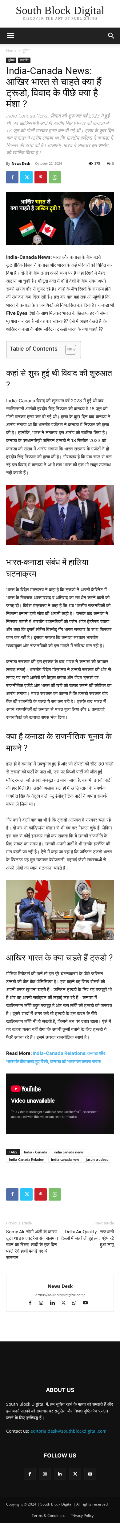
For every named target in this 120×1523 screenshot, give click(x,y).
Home (11, 50)
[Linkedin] (55, 1303)
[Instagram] (44, 1303)
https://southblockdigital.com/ (60, 1295)
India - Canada (35, 1152)
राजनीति (24, 60)
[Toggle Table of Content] (67, 349)
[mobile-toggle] (10, 36)
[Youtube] (88, 1303)
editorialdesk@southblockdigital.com (68, 1431)
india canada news (68, 1152)
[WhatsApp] (55, 177)
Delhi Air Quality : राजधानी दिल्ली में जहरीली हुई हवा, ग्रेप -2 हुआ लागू (87, 1238)
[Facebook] (12, 177)
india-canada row (65, 1159)
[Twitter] (26, 177)
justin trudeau (97, 1159)
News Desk (21, 163)
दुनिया (26, 50)
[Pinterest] (40, 177)
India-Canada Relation (26, 1159)
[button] (111, 36)
